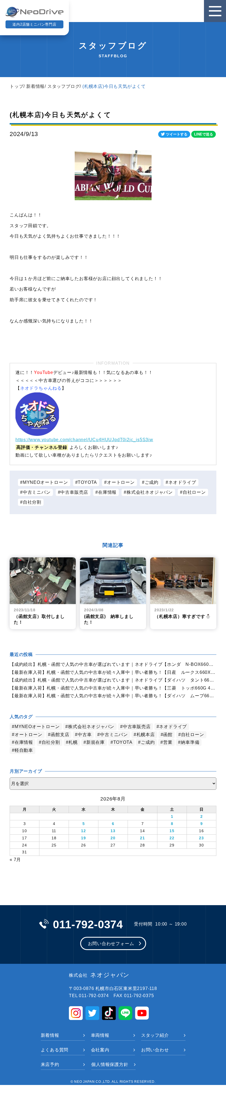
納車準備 (190, 742)
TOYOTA (87, 482)
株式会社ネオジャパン (150, 492)
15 (172, 831)
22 (172, 838)
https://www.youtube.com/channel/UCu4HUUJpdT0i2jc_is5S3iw (84, 439)
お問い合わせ (155, 1050)
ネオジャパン (99, 975)
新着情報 (35, 86)
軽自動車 (24, 750)
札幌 (73, 742)
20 (113, 838)
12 (83, 831)
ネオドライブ (182, 482)
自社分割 (32, 502)
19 (83, 838)
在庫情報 (107, 492)
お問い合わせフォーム (111, 943)
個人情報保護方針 (109, 1064)
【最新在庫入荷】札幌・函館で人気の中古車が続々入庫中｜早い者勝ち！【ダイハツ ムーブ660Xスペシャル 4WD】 (113, 695)
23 (201, 838)
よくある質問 (55, 1050)
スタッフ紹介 (155, 1035)
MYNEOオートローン (45, 482)
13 (113, 831)
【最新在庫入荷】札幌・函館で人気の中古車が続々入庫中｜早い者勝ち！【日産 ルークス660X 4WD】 (113, 672)
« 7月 (15, 859)
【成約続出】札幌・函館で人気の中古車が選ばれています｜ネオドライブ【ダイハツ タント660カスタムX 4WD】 (113, 680)
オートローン (121, 482)
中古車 (85, 734)
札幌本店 (145, 734)
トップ (16, 86)
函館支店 (60, 734)
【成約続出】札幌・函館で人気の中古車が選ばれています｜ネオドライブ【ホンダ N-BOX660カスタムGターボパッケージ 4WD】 (113, 664)
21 (142, 838)
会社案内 (100, 1050)
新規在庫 (95, 742)
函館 (168, 734)
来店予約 (50, 1064)
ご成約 (151, 482)
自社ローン (194, 492)
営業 (168, 742)
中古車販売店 (74, 492)
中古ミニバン (37, 492)
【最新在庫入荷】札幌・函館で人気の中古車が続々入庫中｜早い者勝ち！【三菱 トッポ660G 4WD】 (113, 688)
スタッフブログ (63, 86)
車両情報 (100, 1035)
